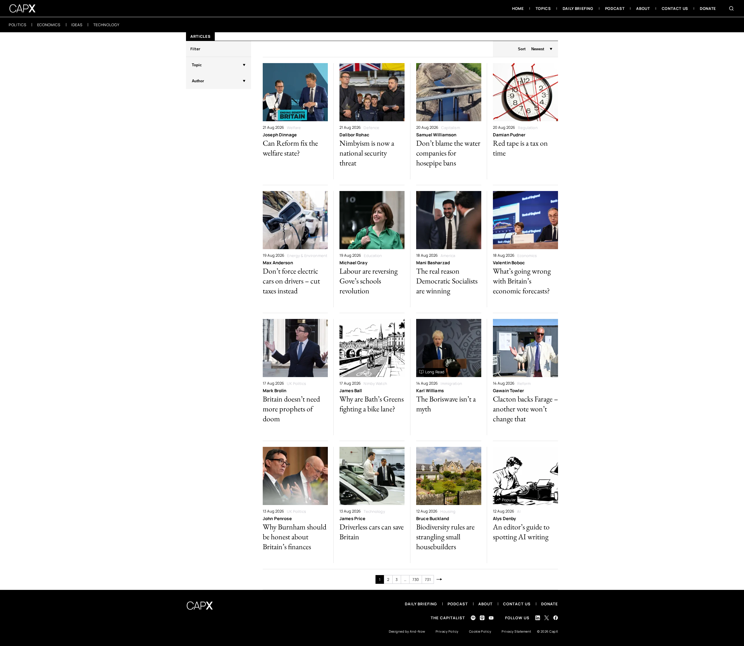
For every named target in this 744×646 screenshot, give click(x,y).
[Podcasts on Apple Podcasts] (482, 617)
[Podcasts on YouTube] (491, 618)
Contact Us (517, 604)
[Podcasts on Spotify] (473, 617)
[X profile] (546, 617)
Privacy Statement (516, 631)
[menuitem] (518, 8)
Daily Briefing (421, 604)
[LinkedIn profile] (537, 617)
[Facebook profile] (555, 617)
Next (440, 579)
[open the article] (295, 121)
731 (427, 579)
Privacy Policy (447, 631)
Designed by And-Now (407, 631)
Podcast (458, 604)
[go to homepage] (22, 8)
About (485, 604)
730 (415, 579)
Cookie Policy (480, 631)
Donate (549, 604)
